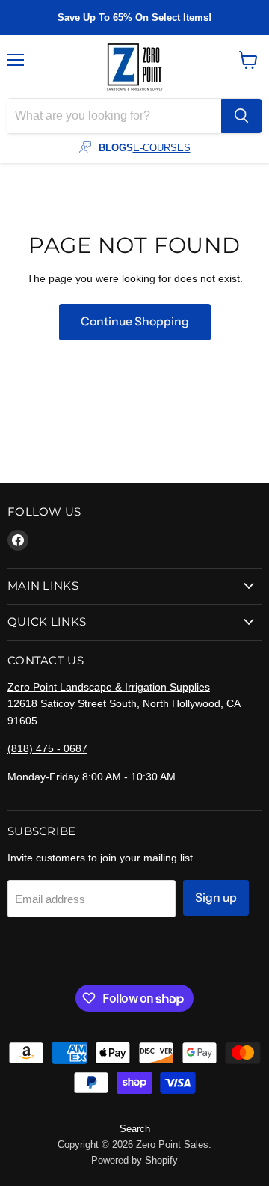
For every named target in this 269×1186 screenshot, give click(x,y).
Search (135, 1128)
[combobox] (114, 116)
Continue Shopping (135, 321)
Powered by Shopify (134, 1160)
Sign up (216, 897)
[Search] (241, 116)
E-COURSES (162, 147)
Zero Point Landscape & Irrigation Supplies (108, 687)
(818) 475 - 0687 (47, 748)
